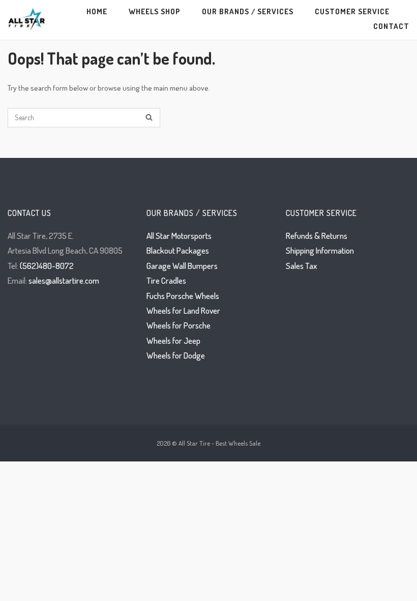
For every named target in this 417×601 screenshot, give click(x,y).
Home (96, 11)
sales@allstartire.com (63, 280)
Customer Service (352, 11)
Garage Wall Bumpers (182, 265)
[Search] (149, 118)
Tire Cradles (166, 280)
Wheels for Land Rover (183, 310)
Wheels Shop (155, 11)
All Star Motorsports (179, 235)
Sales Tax (301, 265)
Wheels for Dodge (175, 355)
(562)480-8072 (47, 265)
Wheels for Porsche (178, 325)
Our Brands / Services (247, 11)
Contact (391, 26)
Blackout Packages (177, 250)
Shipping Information (320, 250)
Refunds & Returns (316, 235)
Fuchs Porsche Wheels (182, 295)
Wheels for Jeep (173, 340)
